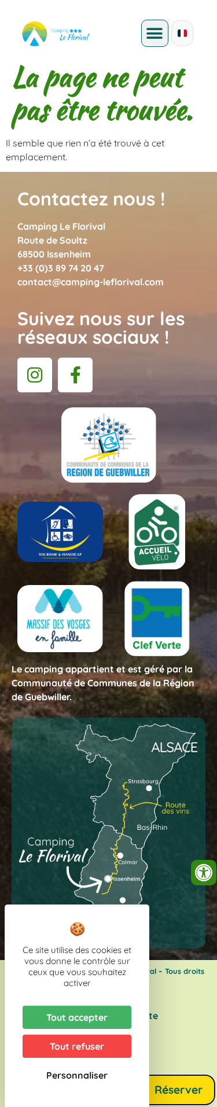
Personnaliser (77, 1075)
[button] (154, 33)
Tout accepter (77, 1017)
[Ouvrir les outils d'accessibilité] (203, 872)
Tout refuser (77, 1046)
